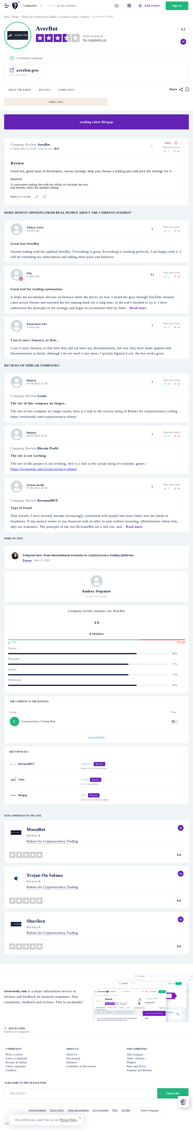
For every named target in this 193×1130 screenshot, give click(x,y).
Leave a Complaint (17, 1058)
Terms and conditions (78, 1110)
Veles (21, 779)
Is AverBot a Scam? (68, 16)
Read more (138, 308)
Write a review (14, 1054)
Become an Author (16, 1062)
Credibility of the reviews (81, 1066)
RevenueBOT (47, 500)
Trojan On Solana (45, 875)
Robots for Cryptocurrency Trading (39, 16)
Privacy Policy (57, 1110)
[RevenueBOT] (13, 764)
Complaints (66, 90)
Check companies (16, 1066)
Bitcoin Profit (47, 448)
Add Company (135, 1054)
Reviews (45, 90)
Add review (152, 5)
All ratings (96, 737)
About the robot (19, 90)
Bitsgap (23, 795)
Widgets (131, 1062)
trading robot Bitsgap (96, 122)
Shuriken (36, 921)
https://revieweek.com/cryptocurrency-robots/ (44, 469)
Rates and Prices (136, 1066)
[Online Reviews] (16, 5)
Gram (41, 396)
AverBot (43, 144)
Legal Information (37, 1110)
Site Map (125, 1110)
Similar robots (56, 102)
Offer (115, 1110)
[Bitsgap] (13, 795)
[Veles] (13, 780)
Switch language (149, 1110)
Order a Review (136, 1058)
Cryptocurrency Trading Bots (38, 721)
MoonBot (36, 829)
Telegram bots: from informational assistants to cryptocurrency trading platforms (78, 555)
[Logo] (17, 35)
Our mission (73, 1058)
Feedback (11, 1070)
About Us (71, 1054)
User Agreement (101, 1110)
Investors (71, 1062)
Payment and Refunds (139, 1070)
